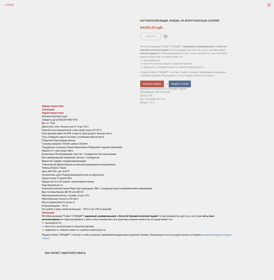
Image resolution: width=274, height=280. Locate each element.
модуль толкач (180, 83)
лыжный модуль (152, 83)
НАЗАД (10, 4)
